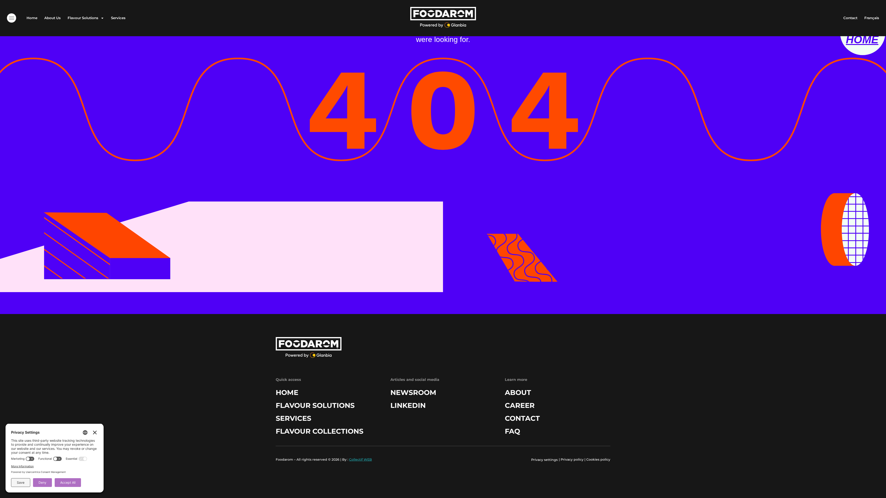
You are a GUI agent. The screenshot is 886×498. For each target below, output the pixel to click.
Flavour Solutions (83, 18)
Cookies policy (598, 459)
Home (32, 18)
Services (118, 18)
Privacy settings (544, 460)
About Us (52, 18)
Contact (850, 18)
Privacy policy (572, 459)
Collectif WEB (360, 459)
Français (871, 18)
